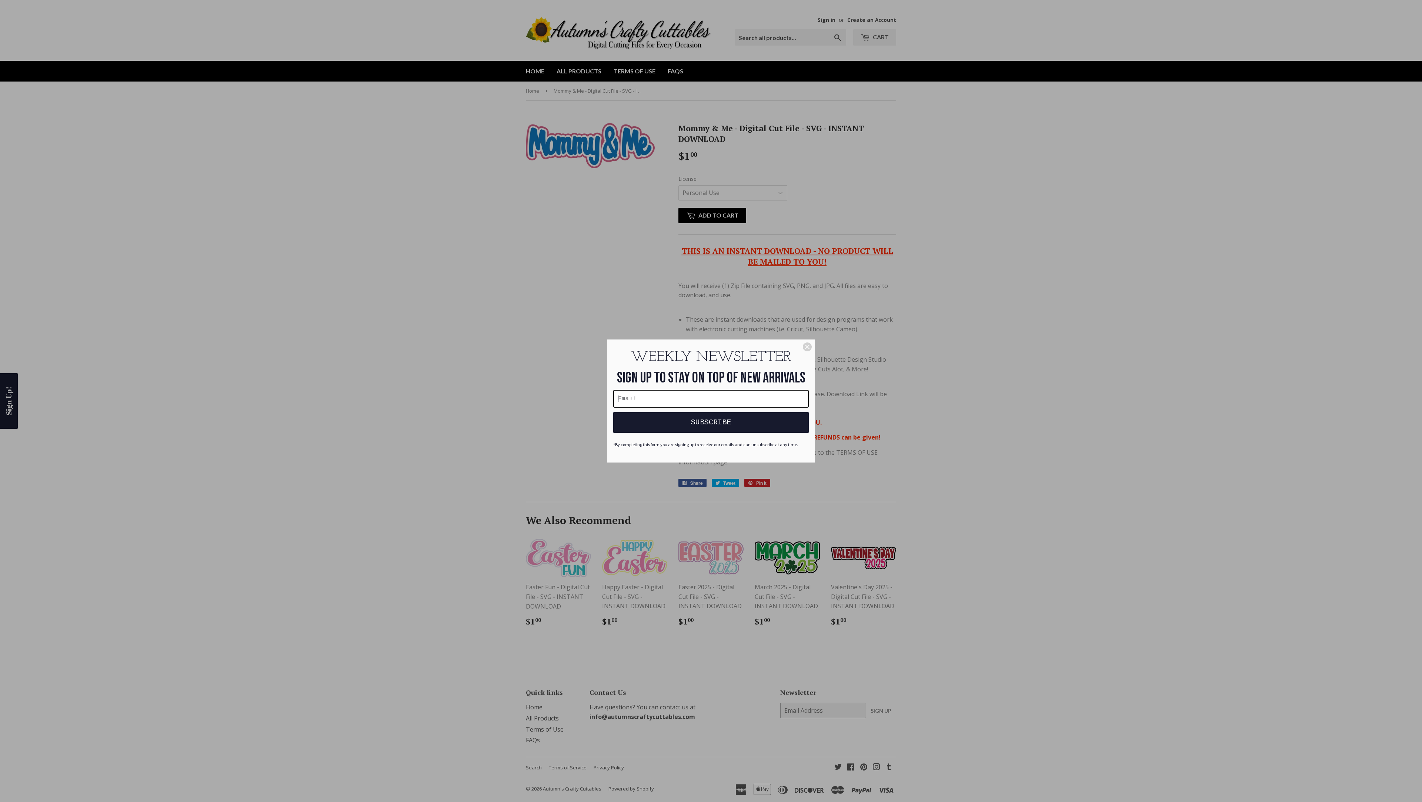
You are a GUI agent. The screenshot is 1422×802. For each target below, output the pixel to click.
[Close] (807, 346)
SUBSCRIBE (711, 422)
